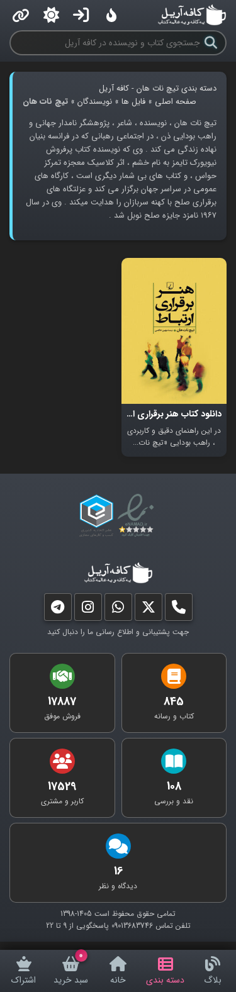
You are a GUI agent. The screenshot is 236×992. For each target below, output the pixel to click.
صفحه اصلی (175, 101)
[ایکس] (148, 609)
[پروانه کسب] (96, 516)
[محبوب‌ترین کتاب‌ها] (111, 15)
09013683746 (132, 926)
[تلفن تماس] (179, 609)
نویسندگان (94, 101)
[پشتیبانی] (118, 609)
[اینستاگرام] (88, 609)
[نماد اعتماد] (138, 516)
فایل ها (133, 101)
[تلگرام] (58, 609)
